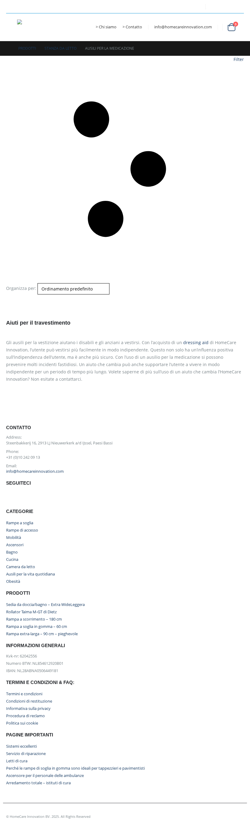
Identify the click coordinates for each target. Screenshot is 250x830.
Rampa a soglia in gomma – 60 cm (36, 626)
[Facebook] (173, 7)
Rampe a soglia (19, 522)
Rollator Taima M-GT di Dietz (31, 611)
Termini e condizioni (24, 693)
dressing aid (196, 342)
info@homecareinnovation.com (183, 27)
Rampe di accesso (22, 530)
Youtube (25, 497)
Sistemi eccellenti (21, 746)
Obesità (13, 581)
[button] (11, 27)
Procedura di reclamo (25, 715)
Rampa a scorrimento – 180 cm (34, 619)
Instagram (39, 497)
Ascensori (14, 544)
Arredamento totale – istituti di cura (38, 782)
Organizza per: (21, 288)
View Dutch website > (227, 3)
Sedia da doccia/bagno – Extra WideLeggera (45, 604)
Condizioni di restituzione (29, 701)
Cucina (12, 559)
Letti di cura (16, 761)
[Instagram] (195, 7)
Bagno (12, 552)
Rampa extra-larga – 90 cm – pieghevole (42, 633)
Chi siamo (107, 27)
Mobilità (13, 537)
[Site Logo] (38, 27)
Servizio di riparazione (26, 753)
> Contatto (132, 27)
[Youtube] (184, 7)
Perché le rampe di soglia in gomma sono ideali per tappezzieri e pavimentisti (75, 768)
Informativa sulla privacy (28, 708)
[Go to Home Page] (8, 48)
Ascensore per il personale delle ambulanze (45, 775)
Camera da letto (20, 566)
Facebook (12, 497)
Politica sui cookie (22, 723)
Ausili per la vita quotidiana (30, 574)
